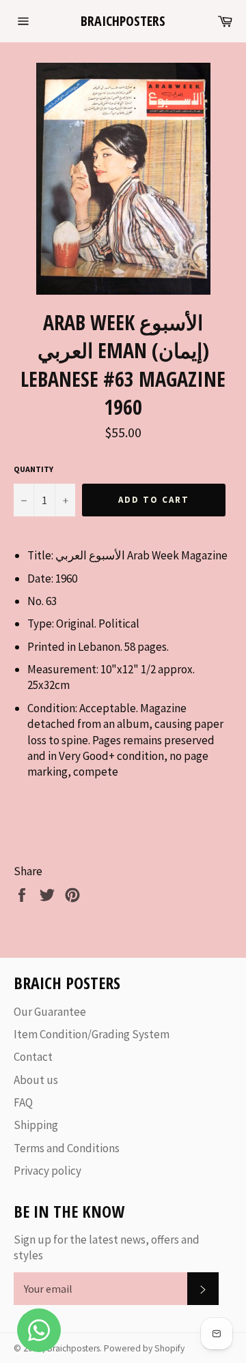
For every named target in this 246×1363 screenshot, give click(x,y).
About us (36, 1079)
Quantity (33, 469)
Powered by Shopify (144, 1348)
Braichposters (123, 21)
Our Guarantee (50, 1011)
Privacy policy (47, 1170)
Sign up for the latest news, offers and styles (107, 1247)
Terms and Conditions (67, 1148)
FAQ (23, 1102)
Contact (33, 1056)
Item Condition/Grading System (91, 1034)
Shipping (36, 1124)
